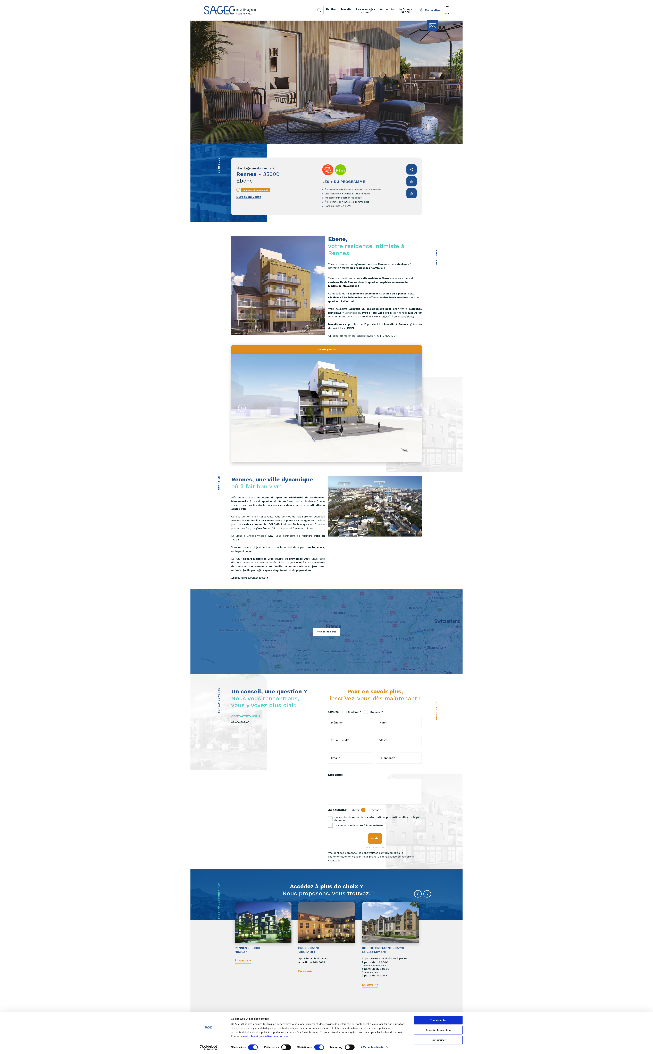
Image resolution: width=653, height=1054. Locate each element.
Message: (335, 774)
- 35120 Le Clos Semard (383, 949)
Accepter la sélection (438, 1030)
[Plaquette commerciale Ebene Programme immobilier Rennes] (411, 181)
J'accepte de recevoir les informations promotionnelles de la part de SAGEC (378, 819)
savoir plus (248, 1036)
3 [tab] (330, 455)
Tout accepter (438, 1020)
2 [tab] (326, 455)
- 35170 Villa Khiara (308, 949)
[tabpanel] (326, 408)
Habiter (354, 810)
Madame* (354, 712)
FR (447, 6)
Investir (376, 810)
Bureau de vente (248, 197)
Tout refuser (438, 1040)
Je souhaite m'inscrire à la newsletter (359, 825)
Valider (375, 838)
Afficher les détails (372, 1047)
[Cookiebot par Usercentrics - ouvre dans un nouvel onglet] (208, 1047)
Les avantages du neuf (365, 11)
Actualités (387, 9)
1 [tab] (323, 455)
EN (447, 13)
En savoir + (243, 960)
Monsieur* (376, 712)
